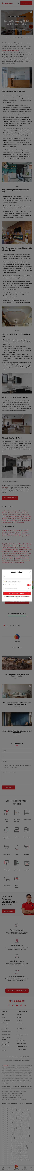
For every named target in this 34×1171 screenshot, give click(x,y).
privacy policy (22, 596)
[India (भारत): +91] (5, 581)
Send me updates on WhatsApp (10, 584)
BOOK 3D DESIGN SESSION (17, 593)
